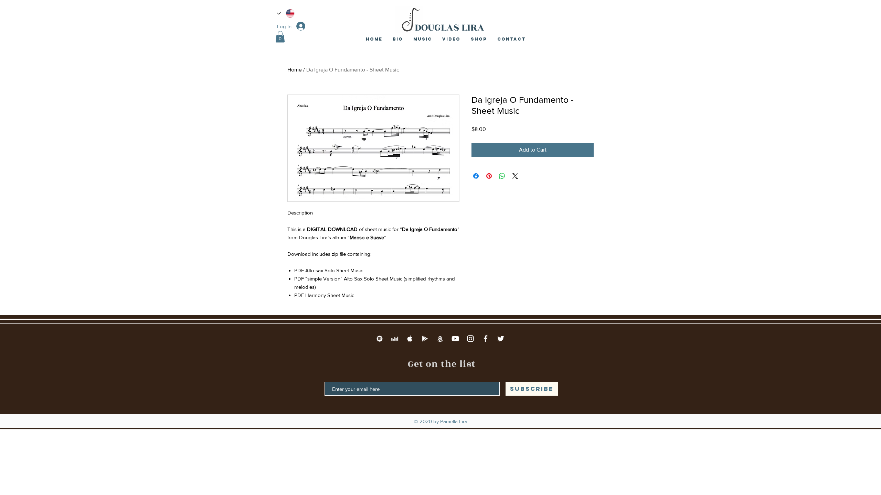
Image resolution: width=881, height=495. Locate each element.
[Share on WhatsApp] (502, 176)
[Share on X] (515, 176)
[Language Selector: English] (285, 13)
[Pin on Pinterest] (489, 176)
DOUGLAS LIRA (449, 27)
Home (294, 70)
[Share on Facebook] (476, 176)
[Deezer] (394, 338)
